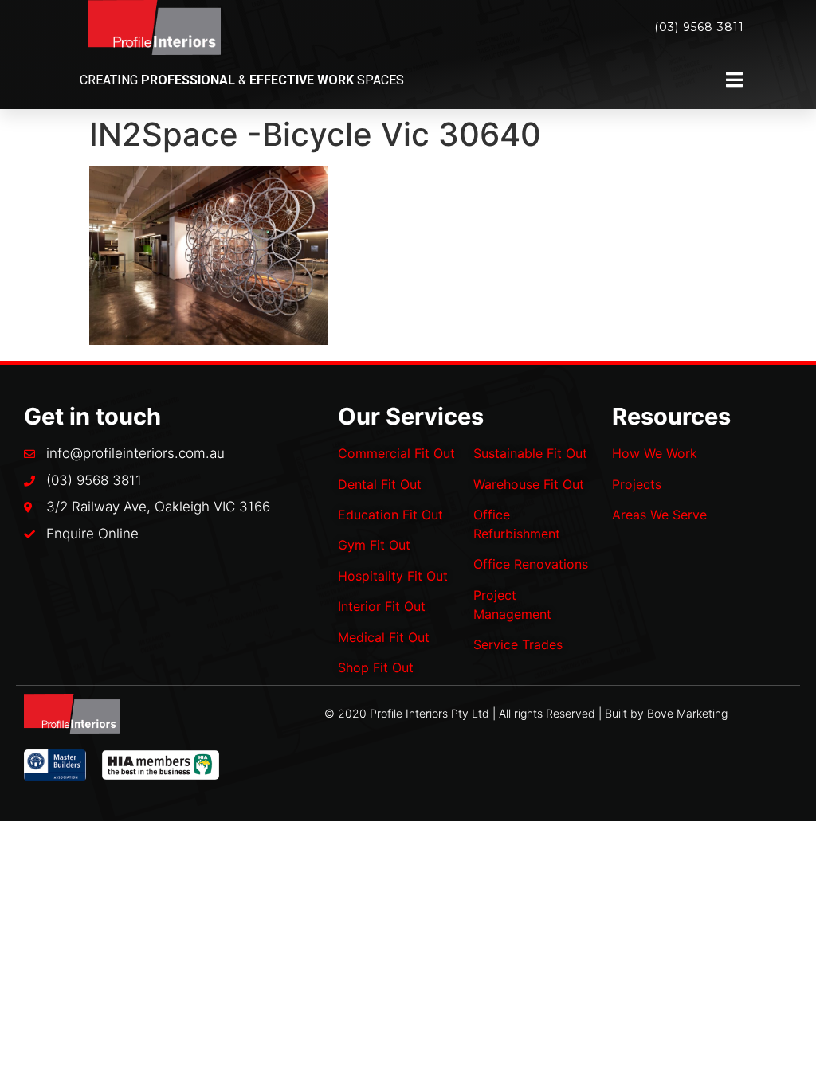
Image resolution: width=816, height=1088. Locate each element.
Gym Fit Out (374, 545)
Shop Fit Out (376, 667)
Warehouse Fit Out (528, 484)
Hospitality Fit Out (393, 576)
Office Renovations (530, 564)
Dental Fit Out (380, 484)
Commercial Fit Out (396, 453)
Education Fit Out (390, 514)
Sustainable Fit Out (530, 453)
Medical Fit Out (384, 637)
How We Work (654, 453)
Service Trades (518, 644)
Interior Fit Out (382, 606)
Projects (636, 484)
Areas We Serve (659, 514)
